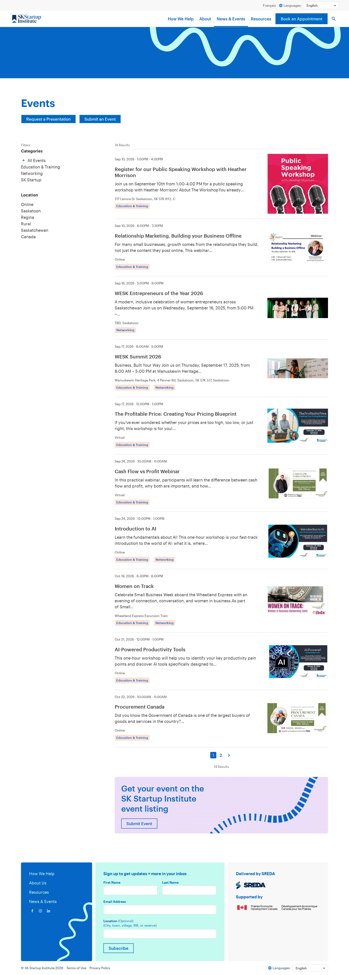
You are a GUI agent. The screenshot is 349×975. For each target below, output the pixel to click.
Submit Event (139, 823)
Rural (26, 223)
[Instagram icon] (40, 911)
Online (27, 204)
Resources (261, 18)
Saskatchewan (34, 230)
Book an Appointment (301, 18)
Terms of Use (76, 968)
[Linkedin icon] (48, 911)
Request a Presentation (48, 119)
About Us (37, 882)
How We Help (181, 18)
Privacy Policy (99, 968)
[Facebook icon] (32, 911)
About (205, 18)
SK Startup (31, 179)
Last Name (170, 882)
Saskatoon (31, 210)
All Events (36, 160)
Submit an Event (100, 119)
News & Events (231, 18)
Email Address (114, 901)
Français (269, 5)
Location (118, 921)
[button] (334, 19)
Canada (28, 236)
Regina (27, 217)
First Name (111, 882)
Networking (32, 173)
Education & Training (40, 166)
